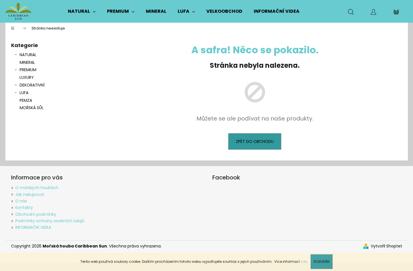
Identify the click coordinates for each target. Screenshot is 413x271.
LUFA (24, 93)
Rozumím (322, 261)
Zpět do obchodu (255, 141)
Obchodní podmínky (35, 214)
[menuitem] (81, 11)
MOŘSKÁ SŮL (31, 108)
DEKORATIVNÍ (32, 85)
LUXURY (27, 77)
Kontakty (24, 207)
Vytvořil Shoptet (386, 246)
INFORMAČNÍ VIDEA (33, 227)
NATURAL (28, 55)
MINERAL (27, 62)
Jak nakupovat (29, 194)
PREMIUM (28, 70)
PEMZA (26, 100)
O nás (21, 201)
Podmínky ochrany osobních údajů (49, 221)
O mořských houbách (36, 187)
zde (304, 261)
